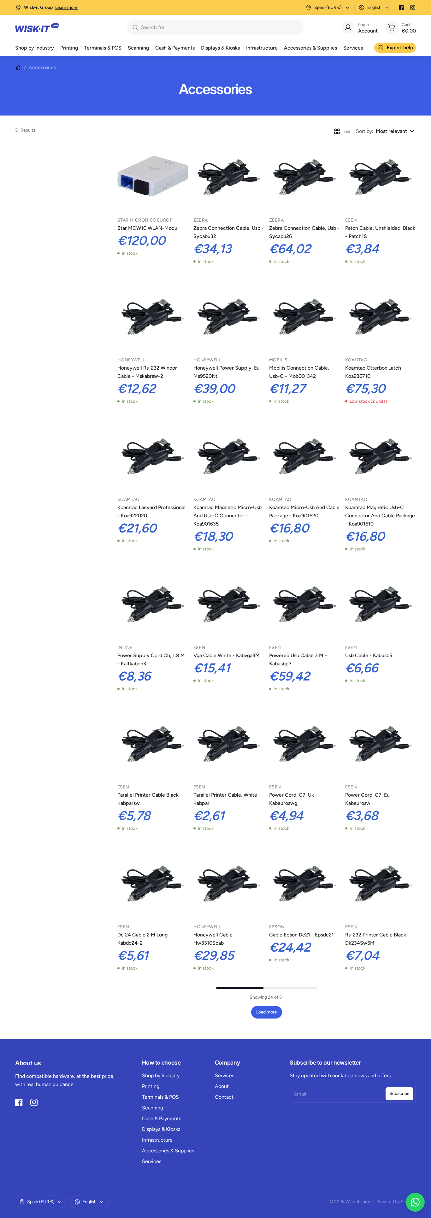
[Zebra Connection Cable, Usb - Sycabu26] (304, 176)
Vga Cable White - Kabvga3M (226, 655)
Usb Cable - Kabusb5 (368, 655)
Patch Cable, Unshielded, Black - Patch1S (380, 232)
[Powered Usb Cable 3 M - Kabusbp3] (304, 603)
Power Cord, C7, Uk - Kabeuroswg (293, 799)
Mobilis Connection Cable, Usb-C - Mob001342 (299, 372)
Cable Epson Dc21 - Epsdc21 (301, 935)
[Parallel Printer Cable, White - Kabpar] (228, 743)
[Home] (18, 67)
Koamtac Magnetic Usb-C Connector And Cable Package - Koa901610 (380, 515)
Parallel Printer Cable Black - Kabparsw (149, 799)
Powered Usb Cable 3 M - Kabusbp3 (298, 659)
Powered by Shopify (396, 1201)
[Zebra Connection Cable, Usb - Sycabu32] (228, 176)
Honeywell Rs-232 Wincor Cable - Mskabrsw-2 (147, 372)
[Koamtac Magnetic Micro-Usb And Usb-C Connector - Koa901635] (228, 455)
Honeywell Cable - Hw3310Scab (214, 939)
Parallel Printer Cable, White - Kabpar (227, 799)
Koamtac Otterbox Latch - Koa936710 (374, 372)
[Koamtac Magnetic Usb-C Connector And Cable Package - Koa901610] (380, 455)
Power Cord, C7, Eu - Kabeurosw (369, 799)
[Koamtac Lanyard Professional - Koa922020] (152, 455)
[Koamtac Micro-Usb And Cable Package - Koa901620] (304, 455)
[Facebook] (401, 7)
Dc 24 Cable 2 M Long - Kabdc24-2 (144, 939)
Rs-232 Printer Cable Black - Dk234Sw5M (377, 939)
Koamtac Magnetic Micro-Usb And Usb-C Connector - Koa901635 (227, 515)
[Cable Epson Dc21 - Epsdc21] (304, 882)
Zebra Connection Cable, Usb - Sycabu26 (304, 232)
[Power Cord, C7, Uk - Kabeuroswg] (304, 743)
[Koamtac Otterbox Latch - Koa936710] (380, 315)
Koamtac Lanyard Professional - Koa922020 (151, 511)
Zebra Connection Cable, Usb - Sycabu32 (228, 232)
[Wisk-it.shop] (37, 27)
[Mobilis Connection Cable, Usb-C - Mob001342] (304, 315)
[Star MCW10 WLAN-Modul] (152, 176)
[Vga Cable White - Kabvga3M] (228, 603)
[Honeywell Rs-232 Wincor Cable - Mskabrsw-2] (152, 315)
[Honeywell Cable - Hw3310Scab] (228, 882)
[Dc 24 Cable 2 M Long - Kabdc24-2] (152, 882)
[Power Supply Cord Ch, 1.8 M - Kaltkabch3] (152, 603)
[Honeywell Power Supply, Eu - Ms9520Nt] (228, 315)
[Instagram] (413, 7)
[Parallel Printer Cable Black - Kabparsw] (152, 743)
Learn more (66, 7)
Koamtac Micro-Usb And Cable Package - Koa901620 (304, 511)
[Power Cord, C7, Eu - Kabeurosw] (380, 743)
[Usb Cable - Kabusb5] (380, 603)
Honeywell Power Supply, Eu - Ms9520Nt (228, 372)
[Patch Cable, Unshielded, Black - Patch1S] (380, 176)
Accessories (42, 67)
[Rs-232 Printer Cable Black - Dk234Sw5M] (380, 882)
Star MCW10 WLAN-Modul (148, 228)
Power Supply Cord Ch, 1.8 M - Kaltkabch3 (151, 659)
